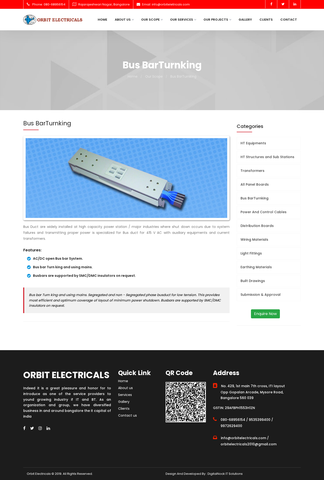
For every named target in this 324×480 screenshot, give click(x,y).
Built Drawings (253, 280)
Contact (288, 19)
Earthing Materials (256, 267)
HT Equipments (253, 143)
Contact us (127, 415)
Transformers (252, 170)
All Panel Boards (255, 184)
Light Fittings (251, 253)
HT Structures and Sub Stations (267, 157)
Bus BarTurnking (183, 76)
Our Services (181, 19)
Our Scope (150, 19)
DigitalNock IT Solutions (225, 473)
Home (102, 19)
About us (123, 19)
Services (125, 394)
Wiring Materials (254, 239)
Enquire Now (265, 313)
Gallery (245, 19)
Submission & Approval (261, 294)
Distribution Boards (257, 225)
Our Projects (216, 19)
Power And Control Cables (264, 212)
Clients (266, 19)
